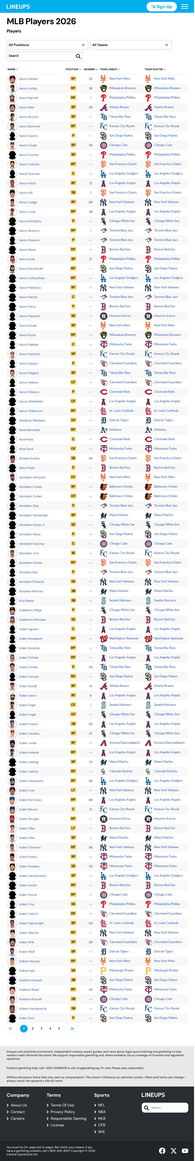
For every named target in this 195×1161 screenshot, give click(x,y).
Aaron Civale (28, 145)
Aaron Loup (27, 212)
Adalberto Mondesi (32, 620)
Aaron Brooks (29, 117)
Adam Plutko (28, 857)
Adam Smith (28, 885)
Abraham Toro (29, 553)
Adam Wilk (26, 942)
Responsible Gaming (69, 1118)
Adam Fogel (27, 714)
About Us (19, 1105)
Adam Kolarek (29, 752)
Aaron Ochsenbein (32, 278)
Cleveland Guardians (123, 363)
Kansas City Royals (122, 126)
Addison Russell (30, 999)
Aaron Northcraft (31, 269)
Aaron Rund (27, 335)
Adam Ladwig (28, 762)
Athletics (115, 429)
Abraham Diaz (29, 506)
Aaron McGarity (30, 221)
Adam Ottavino (30, 847)
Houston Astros (120, 316)
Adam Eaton (27, 696)
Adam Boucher (29, 648)
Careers (17, 1118)
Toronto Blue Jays (121, 230)
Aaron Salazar (29, 344)
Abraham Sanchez (31, 544)
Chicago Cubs (118, 145)
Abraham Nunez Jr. (32, 525)
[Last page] (72, 1028)
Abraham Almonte (32, 477)
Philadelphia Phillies (122, 97)
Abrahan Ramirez (31, 591)
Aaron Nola (27, 259)
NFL (101, 1105)
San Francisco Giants (123, 164)
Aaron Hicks (27, 183)
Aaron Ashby (28, 88)
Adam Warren (29, 933)
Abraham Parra (29, 534)
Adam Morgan (29, 819)
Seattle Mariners (120, 600)
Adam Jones (28, 743)
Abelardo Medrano (32, 420)
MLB (102, 1118)
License (57, 1125)
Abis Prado (27, 468)
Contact (18, 1112)
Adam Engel (27, 705)
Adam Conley (28, 667)
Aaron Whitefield (31, 401)
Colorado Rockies (121, 771)
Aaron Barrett (28, 98)
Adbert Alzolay (29, 961)
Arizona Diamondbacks (124, 743)
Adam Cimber (29, 658)
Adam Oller (27, 828)
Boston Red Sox (119, 249)
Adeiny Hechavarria (32, 1009)
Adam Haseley (29, 733)
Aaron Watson (29, 392)
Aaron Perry (27, 307)
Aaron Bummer (29, 126)
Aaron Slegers (29, 373)
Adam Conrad (29, 677)
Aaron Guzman (29, 174)
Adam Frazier (28, 724)
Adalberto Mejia (30, 610)
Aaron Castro (28, 136)
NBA (102, 1112)
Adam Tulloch (28, 914)
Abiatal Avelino (29, 458)
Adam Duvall (28, 686)
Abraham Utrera (30, 563)
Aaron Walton (28, 382)
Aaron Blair (26, 107)
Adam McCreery (30, 800)
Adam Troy (26, 904)
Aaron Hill (26, 193)
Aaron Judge (28, 202)
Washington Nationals (124, 638)
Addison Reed (29, 990)
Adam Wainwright (31, 923)
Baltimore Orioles (121, 486)
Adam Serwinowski (32, 876)
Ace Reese (26, 601)
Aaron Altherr (28, 79)
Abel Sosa (26, 449)
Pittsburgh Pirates (121, 970)
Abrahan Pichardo (31, 582)
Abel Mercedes (29, 430)
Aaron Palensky (30, 288)
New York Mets (119, 78)
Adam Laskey (28, 771)
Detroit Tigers (119, 420)
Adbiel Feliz (27, 971)
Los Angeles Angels (122, 183)
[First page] (10, 1028)
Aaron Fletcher (29, 164)
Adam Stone (28, 895)
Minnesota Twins (120, 344)
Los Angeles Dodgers (123, 173)
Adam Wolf (27, 952)
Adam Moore (28, 809)
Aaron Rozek (28, 326)
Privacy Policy (63, 1112)
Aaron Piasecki (29, 316)
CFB (101, 1125)
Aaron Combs (29, 155)
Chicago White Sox (122, 221)
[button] (185, 6)
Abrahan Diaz (28, 572)
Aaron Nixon (27, 250)
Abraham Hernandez (33, 515)
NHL (101, 1131)
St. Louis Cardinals (121, 410)
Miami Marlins (118, 515)
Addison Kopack (30, 980)
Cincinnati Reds (119, 391)
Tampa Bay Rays (120, 116)
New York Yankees (121, 202)
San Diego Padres (121, 135)
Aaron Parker (28, 297)
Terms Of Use (62, 1105)
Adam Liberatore (31, 781)
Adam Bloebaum (31, 639)
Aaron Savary (28, 363)
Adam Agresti (29, 629)
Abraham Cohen (30, 487)
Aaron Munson (29, 231)
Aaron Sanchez (29, 354)
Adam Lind (26, 790)
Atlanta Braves (119, 107)
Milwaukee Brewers (122, 88)
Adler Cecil (26, 1018)
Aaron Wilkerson (31, 411)
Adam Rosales (29, 866)
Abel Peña (26, 439)
